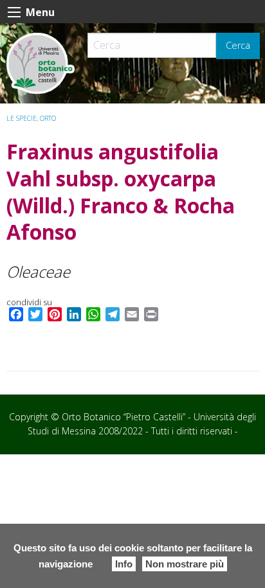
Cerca (238, 45)
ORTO (48, 118)
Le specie (21, 118)
